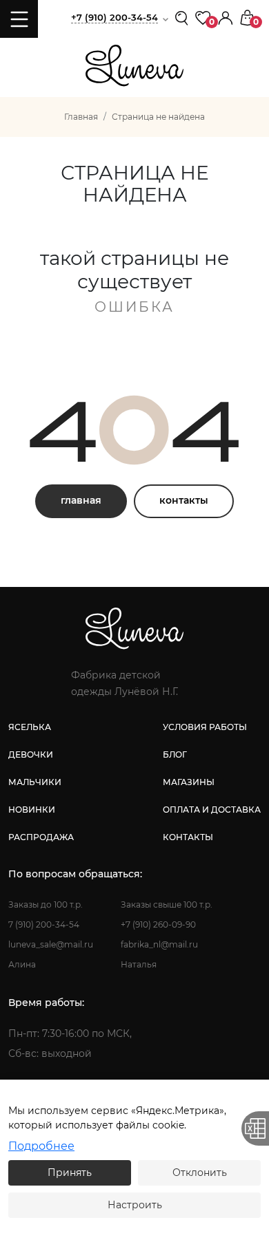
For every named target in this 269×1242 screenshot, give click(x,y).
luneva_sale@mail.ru (50, 944)
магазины (189, 782)
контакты (183, 500)
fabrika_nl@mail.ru (159, 944)
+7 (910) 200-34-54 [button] (114, 17)
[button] (225, 16)
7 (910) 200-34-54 (43, 924)
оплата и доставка (212, 809)
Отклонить (199, 1172)
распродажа (41, 837)
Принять (70, 1172)
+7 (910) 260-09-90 (158, 924)
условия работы (205, 727)
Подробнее (41, 1146)
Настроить (135, 1205)
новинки (31, 809)
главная (81, 500)
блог (175, 754)
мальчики (34, 782)
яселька (29, 727)
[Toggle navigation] (19, 19)
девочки (30, 754)
